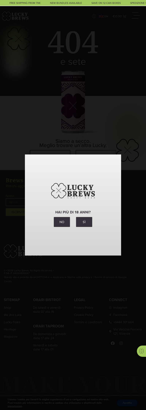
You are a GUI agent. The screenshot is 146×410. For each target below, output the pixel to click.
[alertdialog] (73, 3)
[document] (73, 205)
